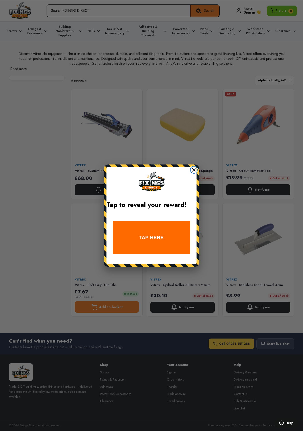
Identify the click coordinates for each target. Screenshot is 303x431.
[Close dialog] (193, 169)
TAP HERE (151, 237)
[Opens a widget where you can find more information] (286, 423)
